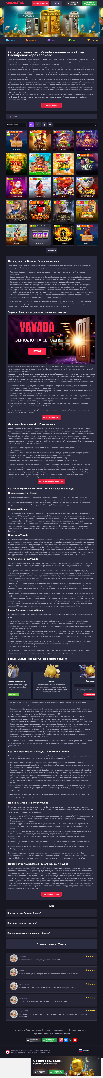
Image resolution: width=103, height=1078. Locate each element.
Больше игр (51, 250)
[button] (2, 21)
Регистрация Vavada (51, 894)
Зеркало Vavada (51, 105)
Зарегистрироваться (40, 3)
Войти (57, 3)
